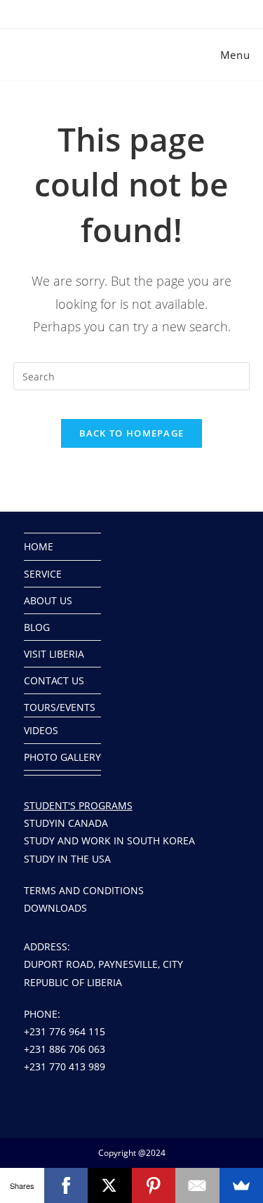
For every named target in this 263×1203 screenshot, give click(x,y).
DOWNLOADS (55, 908)
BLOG (37, 627)
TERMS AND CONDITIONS (84, 890)
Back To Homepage (131, 433)
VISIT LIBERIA (54, 653)
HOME (38, 546)
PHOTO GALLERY (62, 757)
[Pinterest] (154, 1185)
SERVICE (43, 573)
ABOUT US (48, 600)
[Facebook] (66, 1185)
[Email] (197, 1185)
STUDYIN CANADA (66, 823)
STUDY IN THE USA (67, 858)
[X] (110, 1185)
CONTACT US (54, 680)
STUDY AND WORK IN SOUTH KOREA (109, 840)
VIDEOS (41, 730)
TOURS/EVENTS (59, 707)
